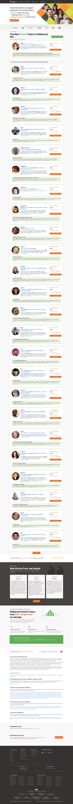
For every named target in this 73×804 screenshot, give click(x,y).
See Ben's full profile (23, 377)
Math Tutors (21, 779)
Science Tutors (30, 778)
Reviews (11, 756)
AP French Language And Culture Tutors (45, 706)
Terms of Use (48, 801)
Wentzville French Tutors (48, 696)
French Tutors (23, 708)
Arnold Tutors (40, 718)
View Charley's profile (55, 94)
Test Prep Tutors (31, 783)
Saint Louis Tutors (13, 717)
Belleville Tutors (26, 717)
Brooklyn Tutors (40, 779)
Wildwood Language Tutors (15, 675)
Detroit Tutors (48, 776)
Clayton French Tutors (39, 695)
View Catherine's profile (56, 193)
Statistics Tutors (31, 781)
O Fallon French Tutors (34, 692)
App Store (45, 752)
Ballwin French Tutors (23, 694)
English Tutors (12, 784)
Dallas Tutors (39, 783)
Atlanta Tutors (39, 776)
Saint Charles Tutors (33, 717)
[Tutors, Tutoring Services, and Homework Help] (13, 2)
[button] (60, 71)
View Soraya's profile (55, 459)
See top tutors (36, 601)
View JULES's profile (55, 418)
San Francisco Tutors (59, 779)
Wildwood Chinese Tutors (14, 683)
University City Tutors (55, 717)
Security (11, 759)
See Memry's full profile (26, 274)
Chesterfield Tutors (33, 718)
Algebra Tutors (12, 776)
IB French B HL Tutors (26, 706)
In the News (12, 760)
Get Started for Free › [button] (58, 1)
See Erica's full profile (24, 135)
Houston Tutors (49, 778)
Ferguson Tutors (20, 718)
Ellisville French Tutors (19, 695)
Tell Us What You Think (25, 759)
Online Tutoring (23, 754)
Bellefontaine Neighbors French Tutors (25, 698)
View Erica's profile (55, 135)
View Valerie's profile (55, 49)
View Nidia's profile (55, 74)
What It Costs (34, 1)
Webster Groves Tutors (54, 718)
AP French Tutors (34, 706)
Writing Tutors (30, 784)
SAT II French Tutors (56, 706)
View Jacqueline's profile (55, 213)
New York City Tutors (50, 783)
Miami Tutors (48, 781)
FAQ (10, 754)
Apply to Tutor (33, 753)
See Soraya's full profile (24, 459)
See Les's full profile (23, 541)
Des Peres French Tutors (29, 696)
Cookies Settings (42, 801)
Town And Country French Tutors (53, 693)
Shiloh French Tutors (45, 698)
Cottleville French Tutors (38, 696)
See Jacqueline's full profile (25, 214)
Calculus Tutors (12, 778)
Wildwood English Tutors (33, 675)
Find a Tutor (23, 751)
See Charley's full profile (30, 94)
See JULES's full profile (27, 418)
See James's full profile (27, 521)
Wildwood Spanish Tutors (42, 675)
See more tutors (36, 552)
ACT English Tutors (42, 707)
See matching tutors (14, 20)
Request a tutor (23, 753)
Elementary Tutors (13, 783)
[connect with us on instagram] (22, 768)
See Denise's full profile (24, 501)
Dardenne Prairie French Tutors (43, 694)
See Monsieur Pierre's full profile (36, 153)
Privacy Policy (52, 801)
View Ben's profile (55, 376)
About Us (11, 751)
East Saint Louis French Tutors (41, 693)
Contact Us (12, 753)
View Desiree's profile (55, 397)
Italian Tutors (49, 707)
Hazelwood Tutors (47, 717)
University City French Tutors (30, 693)
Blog (21, 757)
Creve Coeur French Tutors (57, 696)
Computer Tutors (13, 781)
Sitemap (38, 801)
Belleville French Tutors (43, 692)
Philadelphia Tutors (58, 776)
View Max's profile (55, 335)
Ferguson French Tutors (14, 694)
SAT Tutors (30, 776)
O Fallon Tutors (19, 717)
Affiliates (32, 756)
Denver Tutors (39, 784)
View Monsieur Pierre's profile (55, 154)
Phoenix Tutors (58, 778)
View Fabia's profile (55, 438)
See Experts (21, 1)
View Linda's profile (55, 253)
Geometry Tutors (22, 776)
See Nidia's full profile (24, 74)
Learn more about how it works (50, 768)
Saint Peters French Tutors (24, 692)
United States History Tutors (31, 708)
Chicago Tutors (40, 781)
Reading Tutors (21, 784)
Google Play (51, 752)
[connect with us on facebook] (20, 768)
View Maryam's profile (55, 480)
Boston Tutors (39, 778)
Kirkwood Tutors (46, 718)
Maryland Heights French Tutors (49, 695)
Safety (11, 757)
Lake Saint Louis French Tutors (18, 696)
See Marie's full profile (38, 314)
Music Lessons (21, 781)
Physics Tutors (21, 783)
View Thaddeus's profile (55, 174)
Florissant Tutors (40, 717)
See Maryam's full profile (35, 481)
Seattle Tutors (57, 781)
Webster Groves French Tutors (29, 695)
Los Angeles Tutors (49, 779)
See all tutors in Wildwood (33, 728)
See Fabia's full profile (24, 437)
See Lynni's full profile (27, 296)
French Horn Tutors (16, 708)
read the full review (49, 55)
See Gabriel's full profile (24, 114)
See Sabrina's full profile (37, 232)
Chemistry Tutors (13, 779)
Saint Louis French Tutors (14, 692)
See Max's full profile (28, 336)
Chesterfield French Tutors (32, 694)
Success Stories (28, 1)
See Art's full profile (23, 357)
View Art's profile (55, 356)
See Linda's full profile (24, 253)
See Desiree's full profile (24, 398)
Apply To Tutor (43, 1)
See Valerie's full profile (24, 48)
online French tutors (30, 737)
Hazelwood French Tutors (20, 693)
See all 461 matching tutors (57, 36)
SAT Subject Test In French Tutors (16, 706)
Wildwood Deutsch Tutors (52, 675)
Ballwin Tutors (26, 718)
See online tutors (59, 737)
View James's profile (55, 520)
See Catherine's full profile (41, 190)
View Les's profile (56, 540)
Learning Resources (24, 756)
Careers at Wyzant (34, 751)
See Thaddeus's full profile (27, 174)
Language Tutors (22, 778)
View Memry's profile (55, 274)
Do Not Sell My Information (59, 801)
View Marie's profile (55, 314)
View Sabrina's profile (55, 233)
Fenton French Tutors (37, 698)
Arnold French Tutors (53, 694)
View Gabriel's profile (55, 114)
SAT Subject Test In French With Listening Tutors (24, 707)
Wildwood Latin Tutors (24, 675)
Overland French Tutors (14, 698)
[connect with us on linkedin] (24, 768)
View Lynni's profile (55, 295)
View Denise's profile (55, 500)
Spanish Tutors (36, 707)
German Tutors (55, 707)
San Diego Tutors (58, 783)
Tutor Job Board (34, 754)
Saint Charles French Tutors (52, 692)
